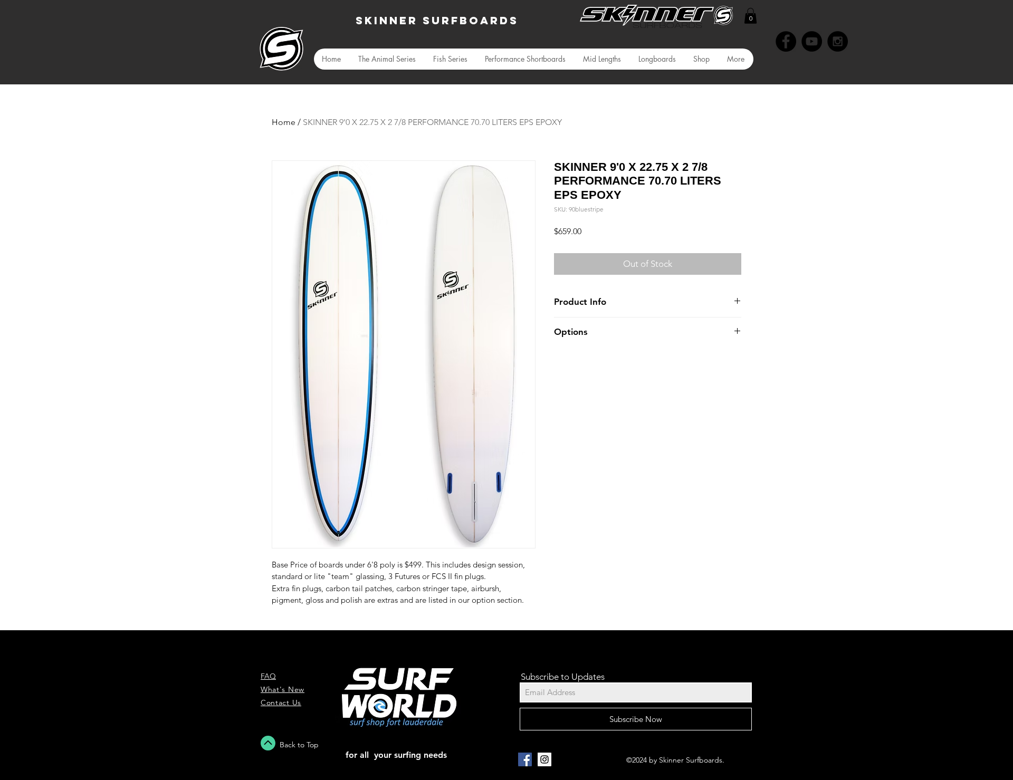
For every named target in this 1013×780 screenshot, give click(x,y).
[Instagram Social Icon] (544, 759)
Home (283, 122)
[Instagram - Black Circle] (837, 41)
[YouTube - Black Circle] (811, 41)
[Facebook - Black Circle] (786, 41)
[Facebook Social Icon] (525, 759)
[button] (750, 16)
